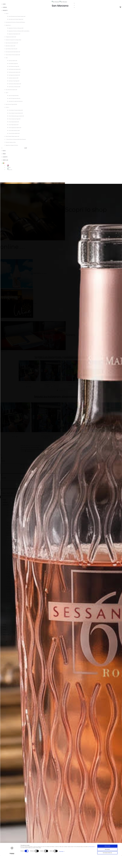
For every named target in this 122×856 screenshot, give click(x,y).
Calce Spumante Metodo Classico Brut (15, 19)
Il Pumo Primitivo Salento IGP (14, 133)
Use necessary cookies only (107, 852)
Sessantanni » (8, 25)
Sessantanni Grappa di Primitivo (12, 145)
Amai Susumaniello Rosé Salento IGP (13, 51)
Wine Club (5, 160)
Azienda (5, 7)
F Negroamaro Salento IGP (11, 36)
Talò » (7, 57)
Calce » (7, 13)
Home (4, 4)
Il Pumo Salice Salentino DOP (14, 130)
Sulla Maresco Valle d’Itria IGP (11, 48)
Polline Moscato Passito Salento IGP (12, 136)
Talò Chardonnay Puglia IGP (13, 66)
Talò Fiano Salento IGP (12, 60)
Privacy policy (91, 846)
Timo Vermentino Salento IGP (11, 89)
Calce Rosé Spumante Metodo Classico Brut (16, 16)
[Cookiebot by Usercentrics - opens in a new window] (12, 853)
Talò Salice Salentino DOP (13, 78)
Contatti (5, 156)
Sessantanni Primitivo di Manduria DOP (15, 28)
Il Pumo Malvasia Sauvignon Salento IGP (16, 116)
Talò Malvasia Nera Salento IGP (14, 69)
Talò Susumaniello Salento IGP (14, 72)
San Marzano (60, 5)
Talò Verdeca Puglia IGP (13, 63)
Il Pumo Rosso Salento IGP (13, 124)
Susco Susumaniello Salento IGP (12, 42)
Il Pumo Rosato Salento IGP (13, 121)
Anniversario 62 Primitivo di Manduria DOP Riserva (15, 22)
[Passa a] (26, 163)
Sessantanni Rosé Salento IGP (14, 33)
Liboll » (7, 92)
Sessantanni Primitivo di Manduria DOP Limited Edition (18, 31)
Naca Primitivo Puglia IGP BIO (11, 104)
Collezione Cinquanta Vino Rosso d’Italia (13, 39)
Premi (4, 153)
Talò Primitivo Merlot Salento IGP (14, 83)
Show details (61, 851)
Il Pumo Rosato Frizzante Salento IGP (15, 113)
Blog (4, 150)
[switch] (37, 851)
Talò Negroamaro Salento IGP (14, 75)
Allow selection (107, 849)
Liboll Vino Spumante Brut (13, 95)
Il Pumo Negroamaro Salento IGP (14, 127)
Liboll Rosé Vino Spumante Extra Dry (15, 101)
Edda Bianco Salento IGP (10, 45)
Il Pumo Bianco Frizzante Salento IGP (15, 110)
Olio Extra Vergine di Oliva (11, 142)
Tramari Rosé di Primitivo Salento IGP (13, 54)
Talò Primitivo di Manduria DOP (14, 86)
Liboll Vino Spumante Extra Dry (14, 98)
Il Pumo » (7, 107)
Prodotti (5, 10)
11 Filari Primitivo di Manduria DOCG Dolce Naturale (16, 139)
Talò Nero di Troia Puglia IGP (13, 80)
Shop (25, 148)
